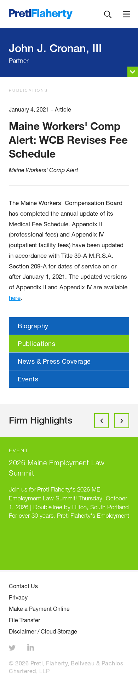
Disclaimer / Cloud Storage (43, 631)
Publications (28, 90)
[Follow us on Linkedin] (31, 649)
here (15, 297)
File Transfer (24, 620)
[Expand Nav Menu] (126, 14)
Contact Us (23, 586)
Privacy (18, 597)
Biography (33, 326)
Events (28, 379)
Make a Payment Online (39, 609)
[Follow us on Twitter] (13, 649)
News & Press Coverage (54, 361)
